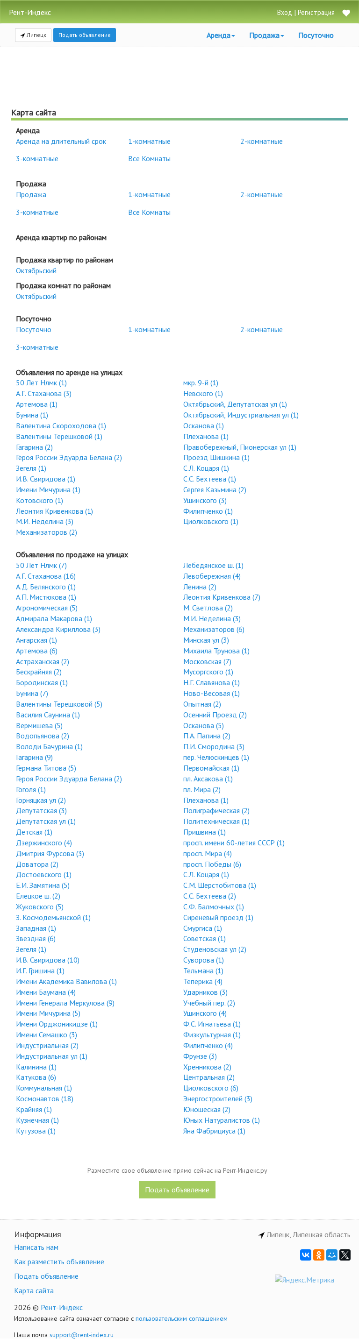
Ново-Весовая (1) (211, 693)
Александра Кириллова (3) (58, 629)
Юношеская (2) (206, 1109)
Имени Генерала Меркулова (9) (65, 1002)
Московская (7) (207, 661)
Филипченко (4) (208, 1045)
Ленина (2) (199, 586)
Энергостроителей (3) (217, 1098)
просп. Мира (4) (207, 853)
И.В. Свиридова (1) (45, 478)
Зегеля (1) (31, 468)
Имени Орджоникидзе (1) (57, 1023)
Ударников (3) (205, 992)
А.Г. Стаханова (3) (44, 393)
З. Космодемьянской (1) (53, 917)
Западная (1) (36, 928)
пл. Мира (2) (202, 789)
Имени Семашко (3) (46, 1034)
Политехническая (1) (216, 821)
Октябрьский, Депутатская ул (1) (235, 404)
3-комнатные (37, 158)
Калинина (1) (36, 1066)
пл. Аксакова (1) (208, 778)
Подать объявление (84, 34)
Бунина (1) (32, 414)
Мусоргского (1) (208, 671)
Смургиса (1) (202, 928)
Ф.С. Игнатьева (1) (212, 1023)
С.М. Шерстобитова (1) (219, 885)
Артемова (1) (36, 404)
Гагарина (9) (34, 757)
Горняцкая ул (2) (41, 800)
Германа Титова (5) (46, 767)
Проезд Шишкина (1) (216, 457)
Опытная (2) (202, 703)
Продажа (31, 194)
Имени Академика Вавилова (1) (66, 981)
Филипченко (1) (208, 511)
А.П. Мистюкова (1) (46, 597)
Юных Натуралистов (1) (221, 1120)
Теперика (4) (203, 981)
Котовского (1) (39, 500)
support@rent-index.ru (82, 1335)
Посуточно (316, 35)
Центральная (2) (209, 1077)
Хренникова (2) (207, 1066)
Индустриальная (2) (47, 1045)
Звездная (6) (36, 938)
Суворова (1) (203, 959)
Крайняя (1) (34, 1109)
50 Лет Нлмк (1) (41, 382)
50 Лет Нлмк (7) (41, 565)
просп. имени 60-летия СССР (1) (234, 842)
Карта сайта (34, 1290)
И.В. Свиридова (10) (47, 959)
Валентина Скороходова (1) (61, 425)
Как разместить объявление (59, 1261)
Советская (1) (204, 938)
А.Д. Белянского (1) (46, 586)
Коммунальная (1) (44, 1087)
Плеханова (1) (206, 436)
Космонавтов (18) (44, 1098)
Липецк (35, 34)
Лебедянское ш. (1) (213, 565)
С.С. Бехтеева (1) (209, 478)
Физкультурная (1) (212, 1034)
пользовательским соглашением (182, 1318)
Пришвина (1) (204, 831)
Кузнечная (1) (37, 1120)
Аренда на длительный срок (61, 141)
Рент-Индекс (62, 1307)
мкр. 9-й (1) (200, 382)
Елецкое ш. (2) (38, 895)
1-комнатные (149, 141)
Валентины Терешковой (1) (59, 436)
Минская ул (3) (206, 640)
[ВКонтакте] (305, 1255)
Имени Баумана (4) (46, 992)
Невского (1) (203, 393)
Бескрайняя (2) (39, 671)
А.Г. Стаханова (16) (46, 576)
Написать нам (36, 1247)
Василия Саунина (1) (48, 714)
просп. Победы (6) (212, 864)
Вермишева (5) (39, 725)
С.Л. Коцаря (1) (206, 468)
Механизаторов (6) (213, 629)
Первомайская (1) (211, 767)
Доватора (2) (37, 864)
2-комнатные (261, 141)
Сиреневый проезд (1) (218, 917)
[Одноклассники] (318, 1255)
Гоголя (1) (31, 789)
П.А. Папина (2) (206, 735)
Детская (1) (34, 831)
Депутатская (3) (41, 810)
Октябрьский (36, 270)
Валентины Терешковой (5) (59, 703)
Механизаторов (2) (46, 532)
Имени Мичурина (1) (48, 489)
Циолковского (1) (210, 521)
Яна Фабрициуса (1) (214, 1130)
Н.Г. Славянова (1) (211, 682)
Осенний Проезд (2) (215, 714)
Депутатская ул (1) (46, 821)
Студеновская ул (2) (214, 949)
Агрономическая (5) (47, 607)
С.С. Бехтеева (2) (209, 895)
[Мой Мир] (331, 1255)
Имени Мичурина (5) (48, 1013)
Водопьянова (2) (42, 735)
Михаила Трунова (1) (216, 650)
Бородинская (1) (42, 682)
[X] (345, 1255)
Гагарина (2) (34, 447)
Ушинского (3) (205, 500)
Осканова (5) (203, 725)
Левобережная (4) (212, 576)
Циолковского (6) (210, 1087)
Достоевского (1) (44, 874)
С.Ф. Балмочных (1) (213, 906)
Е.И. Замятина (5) (43, 885)
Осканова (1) (203, 425)
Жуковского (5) (40, 906)
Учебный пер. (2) (209, 1002)
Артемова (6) (36, 650)
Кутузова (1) (36, 1130)
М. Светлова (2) (208, 607)
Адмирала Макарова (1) (54, 618)
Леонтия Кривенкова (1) (54, 511)
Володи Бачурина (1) (49, 746)
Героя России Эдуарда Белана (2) (69, 457)
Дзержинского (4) (44, 842)
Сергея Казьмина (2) (214, 489)
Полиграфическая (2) (216, 810)
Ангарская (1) (36, 640)
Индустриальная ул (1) (51, 1056)
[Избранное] (346, 13)
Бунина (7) (32, 693)
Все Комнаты (149, 158)
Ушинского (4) (205, 1013)
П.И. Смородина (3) (213, 746)
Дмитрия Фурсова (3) (50, 853)
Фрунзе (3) (200, 1056)
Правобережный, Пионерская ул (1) (239, 447)
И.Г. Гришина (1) (40, 970)
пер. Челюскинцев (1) (216, 757)
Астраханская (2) (42, 661)
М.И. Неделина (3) (44, 521)
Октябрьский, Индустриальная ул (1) (241, 414)
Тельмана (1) (203, 970)
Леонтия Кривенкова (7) (221, 597)
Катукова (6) (36, 1077)
